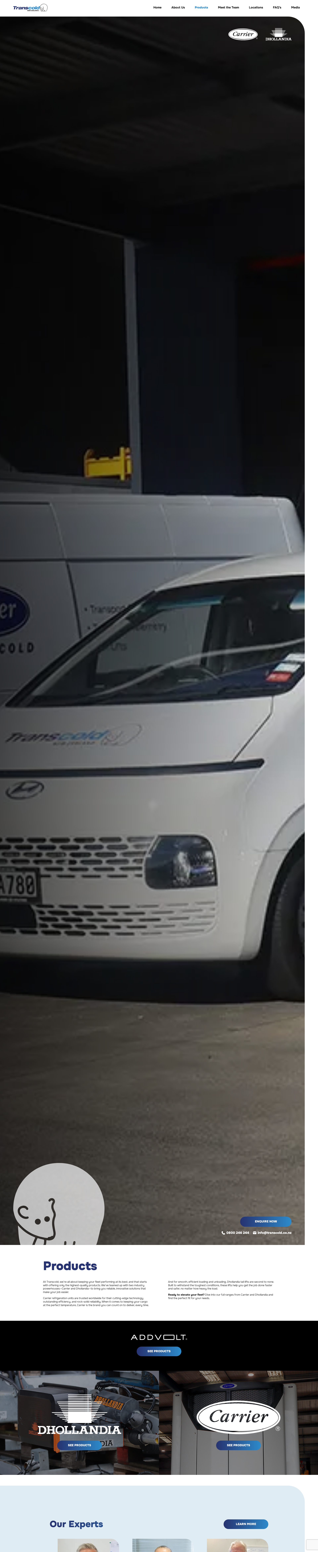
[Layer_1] (30, 7)
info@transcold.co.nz (275, 1233)
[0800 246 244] (224, 1233)
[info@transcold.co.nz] (255, 1233)
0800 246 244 (237, 1233)
